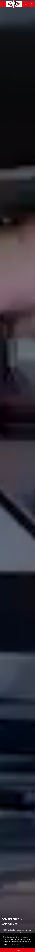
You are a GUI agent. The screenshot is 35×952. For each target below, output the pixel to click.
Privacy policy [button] (14, 944)
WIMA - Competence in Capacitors (13, 4)
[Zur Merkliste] (25, 4)
